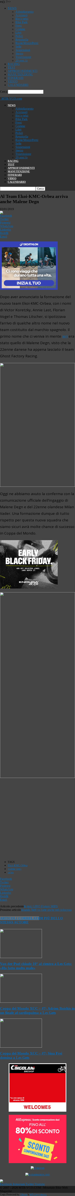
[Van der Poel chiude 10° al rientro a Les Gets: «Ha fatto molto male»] (21, 957)
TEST (11, 67)
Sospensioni (22, 50)
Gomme (20, 29)
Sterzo (19, 53)
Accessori (21, 15)
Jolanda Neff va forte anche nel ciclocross (46, 909)
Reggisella (21, 39)
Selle (18, 46)
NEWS (12, 8)
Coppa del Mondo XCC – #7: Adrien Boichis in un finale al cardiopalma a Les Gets (37, 1010)
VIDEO (13, 81)
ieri (65, 336)
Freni (18, 25)
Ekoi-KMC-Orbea (17, 865)
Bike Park (21, 22)
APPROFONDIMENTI (22, 71)
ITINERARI (15, 78)
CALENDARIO (18, 84)
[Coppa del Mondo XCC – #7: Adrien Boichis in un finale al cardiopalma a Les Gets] (21, 1001)
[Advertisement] (37, 819)
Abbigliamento (24, 11)
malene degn (14, 868)
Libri (18, 32)
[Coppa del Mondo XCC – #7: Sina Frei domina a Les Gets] (21, 1046)
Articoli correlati (19, 918)
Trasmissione (23, 57)
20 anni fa (21, 60)
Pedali (19, 36)
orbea (11, 872)
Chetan (24, 1194)
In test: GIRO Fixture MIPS (41, 906)
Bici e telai (21, 18)
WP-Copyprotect (38, 1194)
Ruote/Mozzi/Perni (26, 43)
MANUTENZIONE (20, 74)
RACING (14, 64)
